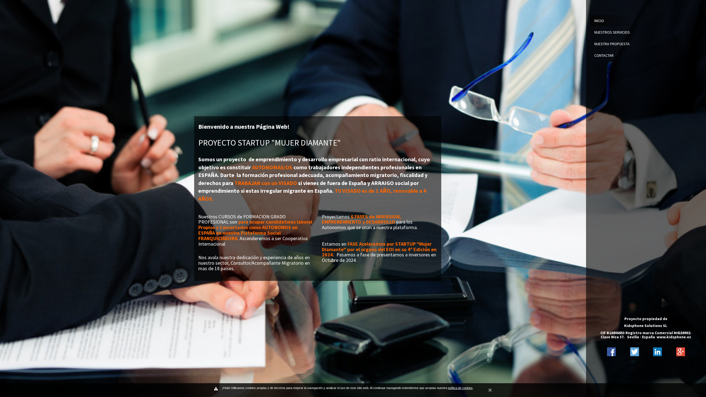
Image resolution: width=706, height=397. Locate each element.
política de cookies (460, 388)
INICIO (599, 20)
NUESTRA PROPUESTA (612, 43)
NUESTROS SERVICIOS (612, 32)
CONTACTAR (604, 55)
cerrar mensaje (490, 389)
